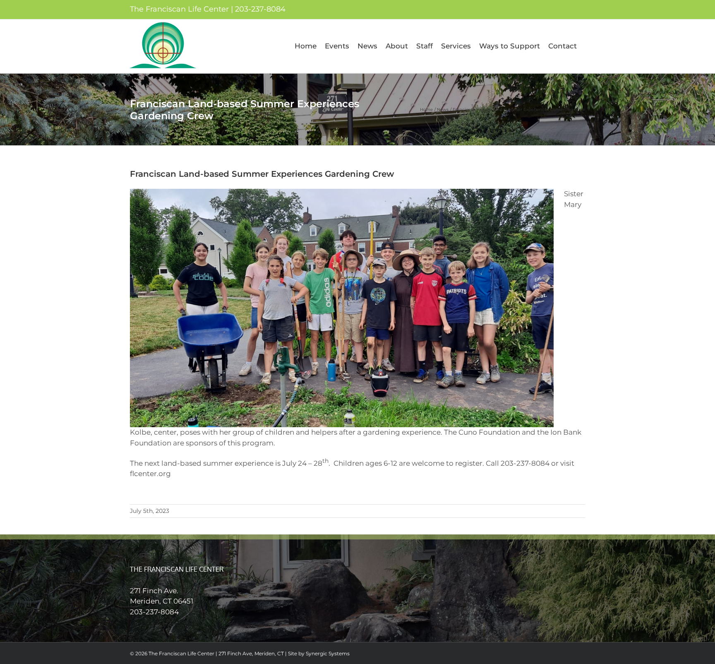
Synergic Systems (328, 653)
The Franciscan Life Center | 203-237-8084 (208, 9)
